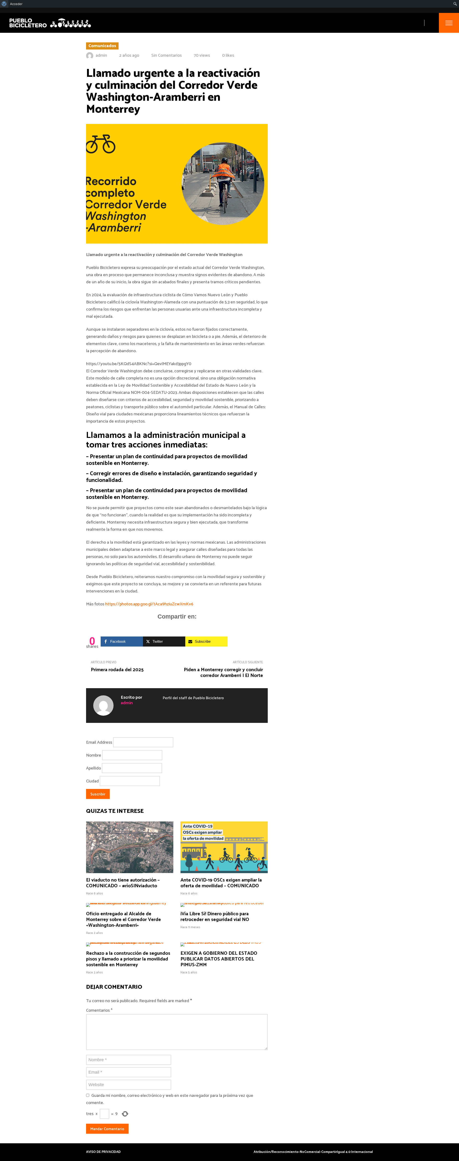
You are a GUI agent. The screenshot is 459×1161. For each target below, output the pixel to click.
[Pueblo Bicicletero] (50, 28)
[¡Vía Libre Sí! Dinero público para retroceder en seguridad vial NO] (224, 903)
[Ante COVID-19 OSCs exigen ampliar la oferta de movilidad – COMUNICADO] (224, 872)
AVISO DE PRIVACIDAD (103, 1152)
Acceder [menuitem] (16, 4)
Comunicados (102, 46)
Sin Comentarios (166, 55)
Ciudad (92, 781)
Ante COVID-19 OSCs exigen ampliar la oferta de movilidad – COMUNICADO (221, 883)
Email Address (99, 742)
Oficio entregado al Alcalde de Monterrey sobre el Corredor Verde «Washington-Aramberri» (123, 919)
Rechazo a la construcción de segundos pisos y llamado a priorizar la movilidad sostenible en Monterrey (128, 959)
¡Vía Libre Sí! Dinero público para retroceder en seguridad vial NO (214, 917)
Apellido (93, 768)
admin (101, 55)
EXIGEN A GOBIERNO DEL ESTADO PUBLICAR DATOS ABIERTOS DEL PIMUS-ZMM (218, 959)
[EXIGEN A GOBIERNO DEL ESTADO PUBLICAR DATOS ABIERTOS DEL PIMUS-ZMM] (224, 942)
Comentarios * (99, 1010)
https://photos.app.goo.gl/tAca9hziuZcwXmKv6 (149, 604)
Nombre (93, 755)
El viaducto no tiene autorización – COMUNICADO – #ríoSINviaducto (123, 883)
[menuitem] (4, 4)
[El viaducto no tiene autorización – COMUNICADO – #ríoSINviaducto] (129, 872)
